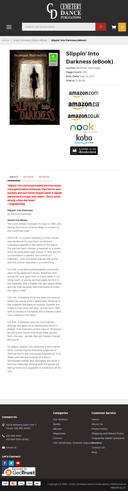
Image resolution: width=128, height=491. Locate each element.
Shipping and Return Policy (108, 433)
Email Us (11, 447)
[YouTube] (18, 463)
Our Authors (60, 419)
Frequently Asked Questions (108, 438)
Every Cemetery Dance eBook (30, 40)
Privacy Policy (99, 428)
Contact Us (98, 447)
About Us (97, 424)
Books (56, 424)
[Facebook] (4, 463)
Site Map (97, 442)
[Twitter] (11, 463)
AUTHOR (28, 176)
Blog (94, 452)
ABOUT (14, 176)
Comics (57, 438)
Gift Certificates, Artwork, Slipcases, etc (76, 442)
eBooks (57, 428)
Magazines (59, 433)
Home (5, 40)
